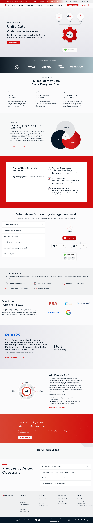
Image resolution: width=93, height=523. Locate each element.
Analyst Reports (43, 505)
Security (59, 518)
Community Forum (82, 501)
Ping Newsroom (24, 511)
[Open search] (67, 1)
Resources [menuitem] (40, 5)
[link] (19, 283)
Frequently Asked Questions (85, 505)
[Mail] (84, 520)
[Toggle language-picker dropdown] (71, 1)
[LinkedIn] (72, 520)
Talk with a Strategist (64, 498)
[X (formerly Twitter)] (69, 520)
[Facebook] (75, 520)
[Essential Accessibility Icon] (37, 520)
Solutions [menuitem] (30, 5)
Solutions (41, 501)
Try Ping (84, 5)
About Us (22, 498)
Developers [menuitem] (50, 5)
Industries (41, 503)
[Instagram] (87, 520)
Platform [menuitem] (20, 5)
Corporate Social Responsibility (24, 501)
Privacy (53, 518)
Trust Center (23, 509)
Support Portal (81, 498)
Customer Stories (43, 498)
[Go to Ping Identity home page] (10, 5)
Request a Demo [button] (73, 5)
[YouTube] (78, 520)
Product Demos (62, 503)
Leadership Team (24, 504)
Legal (48, 518)
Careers (22, 507)
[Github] (81, 520)
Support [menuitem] (60, 5)
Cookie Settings (54, 521)
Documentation (81, 503)
